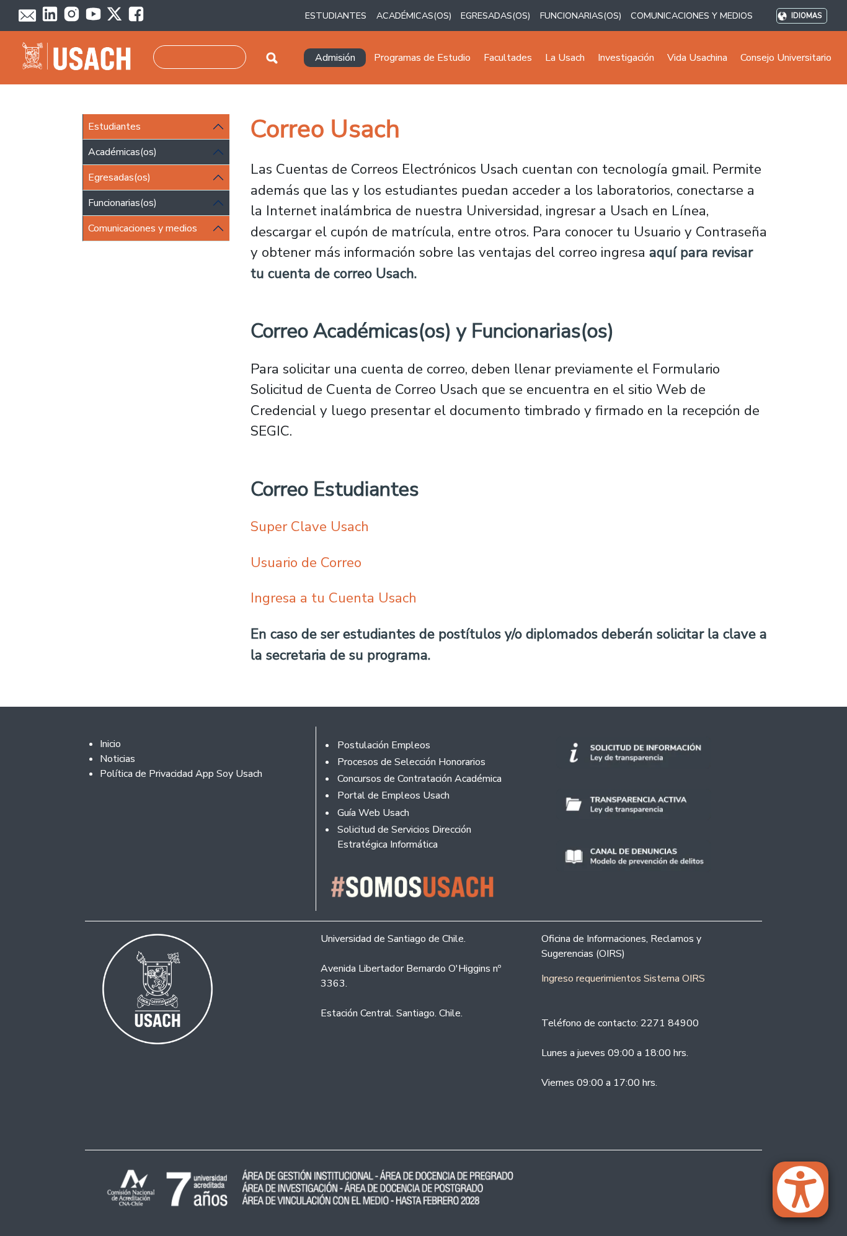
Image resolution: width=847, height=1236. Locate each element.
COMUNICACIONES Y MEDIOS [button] (692, 15)
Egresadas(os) (119, 177)
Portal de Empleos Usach (393, 795)
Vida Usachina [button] (697, 58)
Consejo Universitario (785, 58)
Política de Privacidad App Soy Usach (181, 774)
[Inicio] (81, 57)
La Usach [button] (565, 58)
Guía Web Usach (373, 813)
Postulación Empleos (383, 745)
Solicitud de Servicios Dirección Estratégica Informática (404, 837)
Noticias (117, 759)
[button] (807, 1195)
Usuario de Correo (306, 562)
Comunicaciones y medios (142, 228)
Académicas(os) (122, 152)
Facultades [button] (508, 58)
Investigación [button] (626, 58)
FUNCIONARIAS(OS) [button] (580, 15)
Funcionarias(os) (122, 203)
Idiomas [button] (806, 15)
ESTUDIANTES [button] (335, 15)
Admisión (335, 58)
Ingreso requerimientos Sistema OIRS (623, 978)
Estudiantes (114, 126)
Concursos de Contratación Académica (419, 779)
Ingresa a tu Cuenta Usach (334, 597)
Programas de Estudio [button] (422, 58)
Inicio (110, 744)
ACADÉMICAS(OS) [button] (413, 15)
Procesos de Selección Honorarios (411, 762)
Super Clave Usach (312, 526)
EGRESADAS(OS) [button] (495, 15)
